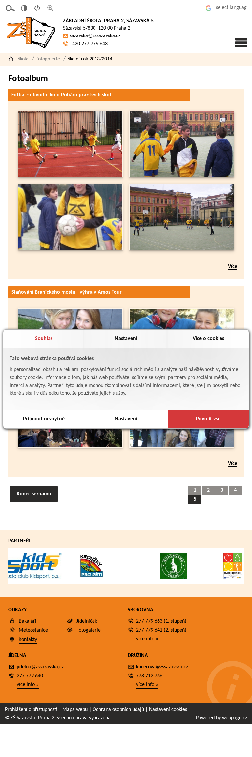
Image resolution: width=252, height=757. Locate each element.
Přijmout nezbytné (44, 419)
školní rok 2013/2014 (90, 59)
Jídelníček (86, 621)
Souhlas (43, 338)
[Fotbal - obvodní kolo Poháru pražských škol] (70, 175)
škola (23, 59)
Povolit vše (208, 419)
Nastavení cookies (168, 709)
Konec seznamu (34, 494)
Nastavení (126, 338)
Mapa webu (75, 709)
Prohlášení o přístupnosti (31, 709)
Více (232, 266)
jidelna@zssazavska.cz (40, 667)
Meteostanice (33, 630)
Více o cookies (208, 338)
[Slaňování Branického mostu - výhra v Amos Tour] (70, 446)
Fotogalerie (48, 59)
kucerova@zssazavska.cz (162, 667)
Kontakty (28, 639)
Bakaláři (27, 621)
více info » (147, 639)
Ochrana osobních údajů (118, 709)
